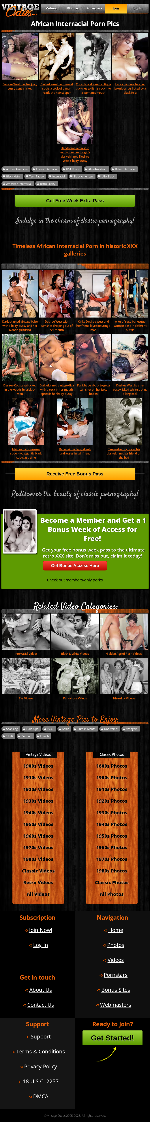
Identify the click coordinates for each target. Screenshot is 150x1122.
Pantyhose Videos (75, 698)
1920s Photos (111, 801)
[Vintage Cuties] (20, 16)
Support (41, 1036)
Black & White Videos (75, 653)
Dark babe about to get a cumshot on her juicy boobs (93, 389)
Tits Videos (26, 698)
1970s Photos (111, 859)
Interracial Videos (26, 653)
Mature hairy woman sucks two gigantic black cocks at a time (26, 453)
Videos (51, 8)
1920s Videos (38, 789)
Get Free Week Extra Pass (75, 200)
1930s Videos (38, 801)
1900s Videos (38, 766)
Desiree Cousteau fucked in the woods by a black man (19, 389)
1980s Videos (38, 859)
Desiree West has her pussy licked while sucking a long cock (130, 389)
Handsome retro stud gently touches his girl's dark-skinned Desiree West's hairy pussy (75, 154)
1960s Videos (38, 836)
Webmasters (115, 1004)
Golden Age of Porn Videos (124, 653)
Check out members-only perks (75, 580)
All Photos (112, 894)
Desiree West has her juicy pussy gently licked (20, 86)
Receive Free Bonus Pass (74, 474)
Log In (137, 8)
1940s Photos (111, 824)
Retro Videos (38, 882)
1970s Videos (38, 847)
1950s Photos (111, 836)
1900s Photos (111, 778)
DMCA (40, 1096)
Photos (72, 8)
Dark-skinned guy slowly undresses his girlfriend (75, 451)
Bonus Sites (115, 989)
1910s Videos (38, 778)
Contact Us (40, 1004)
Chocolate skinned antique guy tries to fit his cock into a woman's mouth (93, 88)
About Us (40, 989)
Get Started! (112, 1038)
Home (115, 929)
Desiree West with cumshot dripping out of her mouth (57, 325)
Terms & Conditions (40, 1051)
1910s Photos (111, 789)
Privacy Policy (40, 1066)
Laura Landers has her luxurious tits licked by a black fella (130, 88)
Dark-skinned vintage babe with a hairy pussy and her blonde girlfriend (20, 325)
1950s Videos (38, 824)
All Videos (38, 894)
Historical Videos (124, 698)
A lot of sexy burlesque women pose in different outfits (130, 325)
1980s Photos (111, 871)
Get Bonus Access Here (75, 565)
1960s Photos (111, 847)
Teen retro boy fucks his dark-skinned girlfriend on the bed (124, 453)
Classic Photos (112, 882)
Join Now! (40, 929)
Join (116, 8)
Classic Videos (38, 871)
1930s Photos (111, 813)
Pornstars (94, 8)
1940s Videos (38, 813)
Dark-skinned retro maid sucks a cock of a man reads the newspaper (56, 88)
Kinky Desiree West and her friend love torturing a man (93, 325)
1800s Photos (111, 766)
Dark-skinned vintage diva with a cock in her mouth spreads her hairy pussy (57, 389)
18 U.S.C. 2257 (41, 1081)
